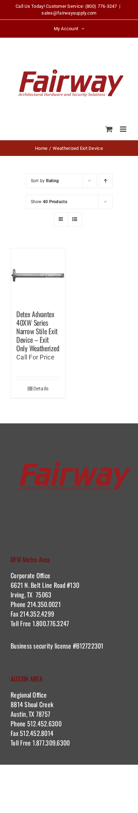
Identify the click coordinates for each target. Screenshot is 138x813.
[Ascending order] (106, 181)
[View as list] (75, 219)
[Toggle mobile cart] (109, 129)
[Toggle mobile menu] (123, 129)
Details (41, 388)
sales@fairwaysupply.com (68, 13)
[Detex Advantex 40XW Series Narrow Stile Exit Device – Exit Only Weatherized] (38, 275)
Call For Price (35, 357)
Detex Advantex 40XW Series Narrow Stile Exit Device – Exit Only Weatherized (37, 331)
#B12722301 (89, 645)
